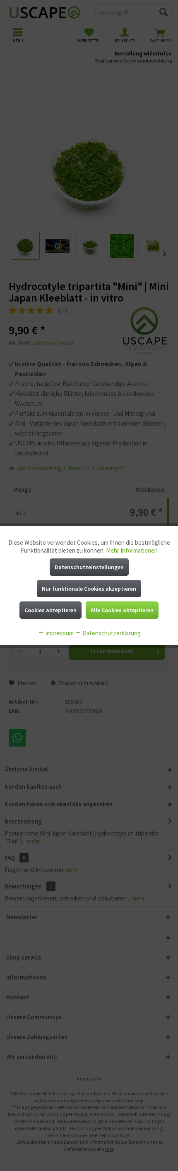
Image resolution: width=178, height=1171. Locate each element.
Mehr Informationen (132, 550)
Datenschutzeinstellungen (89, 567)
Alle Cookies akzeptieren (122, 610)
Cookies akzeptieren (50, 610)
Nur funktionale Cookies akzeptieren (89, 588)
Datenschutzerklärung (111, 633)
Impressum (59, 633)
